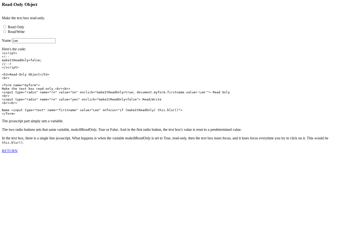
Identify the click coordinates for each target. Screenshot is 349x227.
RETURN (10, 151)
